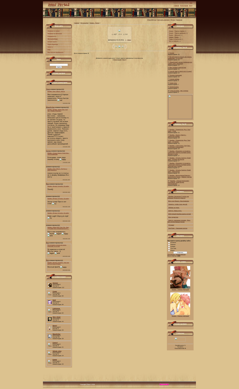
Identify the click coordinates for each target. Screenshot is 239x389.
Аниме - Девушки (174, 35)
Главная (176, 5)
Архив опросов (180, 254)
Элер (129, 40)
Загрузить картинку (163, 20)
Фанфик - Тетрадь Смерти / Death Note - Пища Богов (179, 170)
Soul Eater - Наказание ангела (177, 228)
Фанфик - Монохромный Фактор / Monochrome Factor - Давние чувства (180, 176)
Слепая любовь (174, 79)
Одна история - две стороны (179, 90)
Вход (190, 5)
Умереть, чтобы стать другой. (177, 204)
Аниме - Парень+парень (176, 31)
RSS (191, 3)
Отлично (173, 242)
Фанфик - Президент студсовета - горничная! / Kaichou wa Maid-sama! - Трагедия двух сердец (179, 164)
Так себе (173, 248)
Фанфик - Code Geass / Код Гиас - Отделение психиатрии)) (179, 146)
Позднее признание (175, 75)
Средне (173, 246)
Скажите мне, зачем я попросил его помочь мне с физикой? (180, 62)
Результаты (171, 254)
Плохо (173, 250)
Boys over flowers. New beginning (178, 201)
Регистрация (184, 5)
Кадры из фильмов (175, 39)
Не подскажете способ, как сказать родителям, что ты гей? (180, 57)
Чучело (171, 53)
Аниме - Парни (94, 23)
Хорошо (173, 244)
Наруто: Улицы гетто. (175, 210)
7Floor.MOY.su (151, 20)
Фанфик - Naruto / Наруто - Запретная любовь (177, 135)
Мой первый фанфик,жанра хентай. (179, 214)
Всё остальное (174, 41)
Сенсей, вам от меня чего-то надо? (180, 71)
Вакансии (179, 20)
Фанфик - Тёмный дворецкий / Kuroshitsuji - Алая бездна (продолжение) (178, 182)
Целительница (174, 87)
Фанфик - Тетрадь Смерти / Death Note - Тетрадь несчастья (179, 158)
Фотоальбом (84, 23)
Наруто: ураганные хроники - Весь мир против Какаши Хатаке (179, 221)
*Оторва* (171, 225)
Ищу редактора (173, 217)
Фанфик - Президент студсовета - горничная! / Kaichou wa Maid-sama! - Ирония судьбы (179, 152)
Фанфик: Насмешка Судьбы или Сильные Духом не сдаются (178, 197)
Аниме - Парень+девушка (177, 33)
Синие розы (173, 83)
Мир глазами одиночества (177, 67)
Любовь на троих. (173, 207)
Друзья (173, 20)
